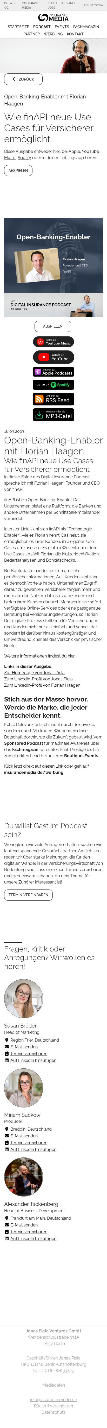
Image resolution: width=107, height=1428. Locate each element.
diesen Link (52, 766)
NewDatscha (93, 5)
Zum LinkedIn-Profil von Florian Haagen (42, 685)
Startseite (18, 27)
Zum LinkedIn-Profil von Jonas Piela (38, 679)
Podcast (42, 27)
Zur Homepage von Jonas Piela (34, 672)
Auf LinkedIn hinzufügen (33, 1060)
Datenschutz (53, 1412)
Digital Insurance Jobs (62, 5)
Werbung (53, 34)
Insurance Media (30, 5)
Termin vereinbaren (28, 1053)
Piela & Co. (9, 5)
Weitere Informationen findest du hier (39, 656)
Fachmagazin (86, 27)
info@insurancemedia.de (53, 1399)
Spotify (24, 157)
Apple (74, 151)
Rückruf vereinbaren (53, 1406)
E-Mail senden (24, 1046)
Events (62, 27)
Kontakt (75, 34)
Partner (31, 34)
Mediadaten (53, 1385)
